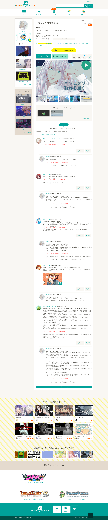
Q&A (57, 509)
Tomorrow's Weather (48, 306)
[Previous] (37, 77)
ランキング (84, 14)
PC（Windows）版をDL (60, 56)
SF (63, 43)
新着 (69, 14)
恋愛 (41, 45)
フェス (54, 14)
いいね (80, 151)
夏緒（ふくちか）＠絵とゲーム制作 (52, 139)
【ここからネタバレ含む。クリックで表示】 (54, 144)
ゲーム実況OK (58, 43)
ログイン (89, 1)
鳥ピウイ (45, 265)
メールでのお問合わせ (66, 509)
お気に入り (39, 14)
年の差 (70, 43)
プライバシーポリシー (87, 517)
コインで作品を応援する (65, 50)
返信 (88, 151)
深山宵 (48, 156)
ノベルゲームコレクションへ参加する (45, 134)
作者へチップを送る (89, 56)
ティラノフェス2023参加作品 (45, 43)
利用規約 (77, 517)
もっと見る (27, 84)
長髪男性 (75, 43)
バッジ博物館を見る (84, 118)
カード (24, 14)
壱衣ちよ (45, 174)
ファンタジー (82, 43)
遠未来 (66, 43)
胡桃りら (45, 219)
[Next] (90, 77)
